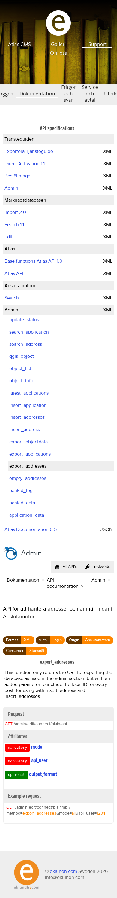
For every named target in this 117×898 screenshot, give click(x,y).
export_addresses (27, 466)
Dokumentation (37, 94)
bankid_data (22, 502)
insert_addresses (27, 417)
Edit (8, 237)
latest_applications (29, 393)
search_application (29, 332)
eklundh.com (63, 871)
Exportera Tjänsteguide (28, 151)
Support (97, 44)
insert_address (24, 429)
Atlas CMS (19, 44)
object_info (21, 380)
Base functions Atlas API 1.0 (33, 261)
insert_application (28, 405)
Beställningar (18, 175)
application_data (26, 515)
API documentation (63, 583)
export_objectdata (28, 441)
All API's (70, 567)
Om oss (58, 53)
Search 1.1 (14, 224)
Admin (11, 188)
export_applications (30, 454)
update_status (24, 319)
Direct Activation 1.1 (24, 163)
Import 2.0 (15, 212)
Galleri (58, 44)
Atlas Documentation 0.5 (30, 529)
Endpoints (101, 567)
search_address (25, 344)
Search (11, 298)
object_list (20, 368)
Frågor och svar (68, 94)
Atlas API (13, 273)
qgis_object (21, 356)
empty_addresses (27, 478)
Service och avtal (90, 94)
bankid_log (21, 490)
